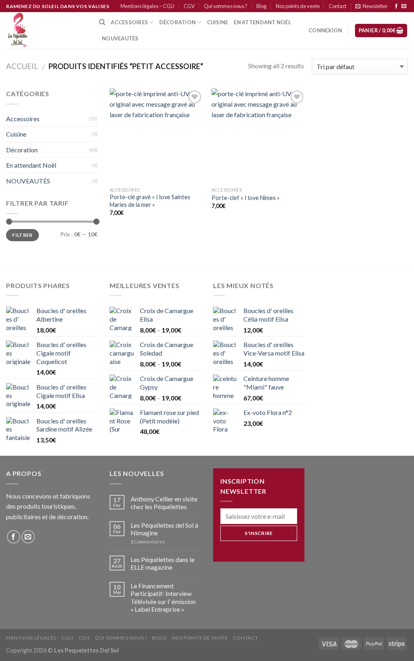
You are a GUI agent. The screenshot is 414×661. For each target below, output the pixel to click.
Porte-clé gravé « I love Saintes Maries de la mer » (150, 201)
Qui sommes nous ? (225, 6)
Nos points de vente (298, 6)
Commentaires (148, 541)
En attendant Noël (262, 22)
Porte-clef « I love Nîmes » (245, 197)
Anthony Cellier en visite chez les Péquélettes (164, 502)
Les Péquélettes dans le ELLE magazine (162, 563)
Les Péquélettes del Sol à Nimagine (164, 529)
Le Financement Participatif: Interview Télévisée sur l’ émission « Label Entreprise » (163, 597)
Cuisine (16, 134)
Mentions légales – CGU (147, 6)
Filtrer (22, 235)
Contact (337, 6)
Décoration (22, 150)
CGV (189, 6)
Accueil (22, 66)
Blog (261, 6)
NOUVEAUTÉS (28, 181)
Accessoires (129, 22)
